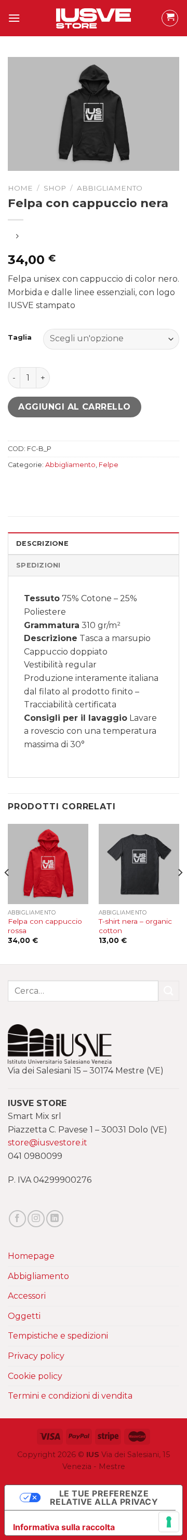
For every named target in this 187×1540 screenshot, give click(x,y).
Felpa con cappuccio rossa (45, 926)
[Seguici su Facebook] (17, 1218)
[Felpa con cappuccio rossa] (48, 864)
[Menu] (14, 18)
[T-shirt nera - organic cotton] (139, 864)
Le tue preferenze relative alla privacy (104, 1497)
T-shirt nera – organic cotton (135, 926)
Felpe (108, 465)
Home (20, 188)
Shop (55, 188)
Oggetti (24, 1316)
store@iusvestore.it (47, 1142)
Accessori (27, 1296)
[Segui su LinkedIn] (54, 1218)
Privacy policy (36, 1356)
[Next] (180, 893)
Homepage (31, 1256)
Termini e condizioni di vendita (70, 1396)
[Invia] (168, 991)
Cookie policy (35, 1376)
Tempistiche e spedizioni (58, 1336)
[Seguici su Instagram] (36, 1218)
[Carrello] (170, 18)
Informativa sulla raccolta (64, 1527)
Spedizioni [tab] (38, 565)
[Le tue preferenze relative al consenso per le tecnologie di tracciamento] (169, 1522)
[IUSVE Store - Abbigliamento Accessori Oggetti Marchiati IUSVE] (93, 18)
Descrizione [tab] (42, 543)
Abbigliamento (109, 188)
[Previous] (7, 893)
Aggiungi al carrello (74, 407)
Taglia (20, 337)
